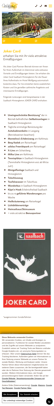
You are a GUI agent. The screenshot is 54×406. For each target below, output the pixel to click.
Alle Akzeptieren (10, 394)
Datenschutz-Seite (28, 354)
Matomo (41, 385)
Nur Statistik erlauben (29, 394)
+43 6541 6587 (36, 6)
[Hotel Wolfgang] (10, 6)
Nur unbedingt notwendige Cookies (18, 400)
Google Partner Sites (22, 388)
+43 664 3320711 (41, 6)
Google (34, 385)
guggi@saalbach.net (46, 6)
